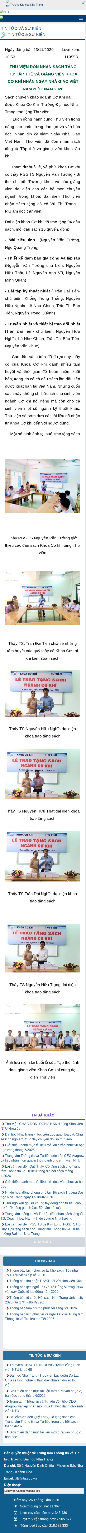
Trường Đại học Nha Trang (26, 4)
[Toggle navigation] (81, 18)
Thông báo (45, 1261)
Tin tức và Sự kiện (21, 28)
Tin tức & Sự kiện (27, 34)
